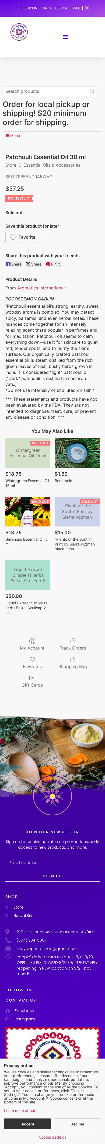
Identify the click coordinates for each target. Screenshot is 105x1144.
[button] (65, 37)
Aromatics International (41, 288)
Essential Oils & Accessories (51, 165)
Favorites (32, 666)
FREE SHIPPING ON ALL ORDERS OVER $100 (52, 8)
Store (10, 165)
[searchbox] (50, 91)
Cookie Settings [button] (52, 1137)
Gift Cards (32, 685)
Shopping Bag (72, 666)
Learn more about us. (22, 1110)
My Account (32, 648)
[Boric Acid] (77, 453)
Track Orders (73, 648)
